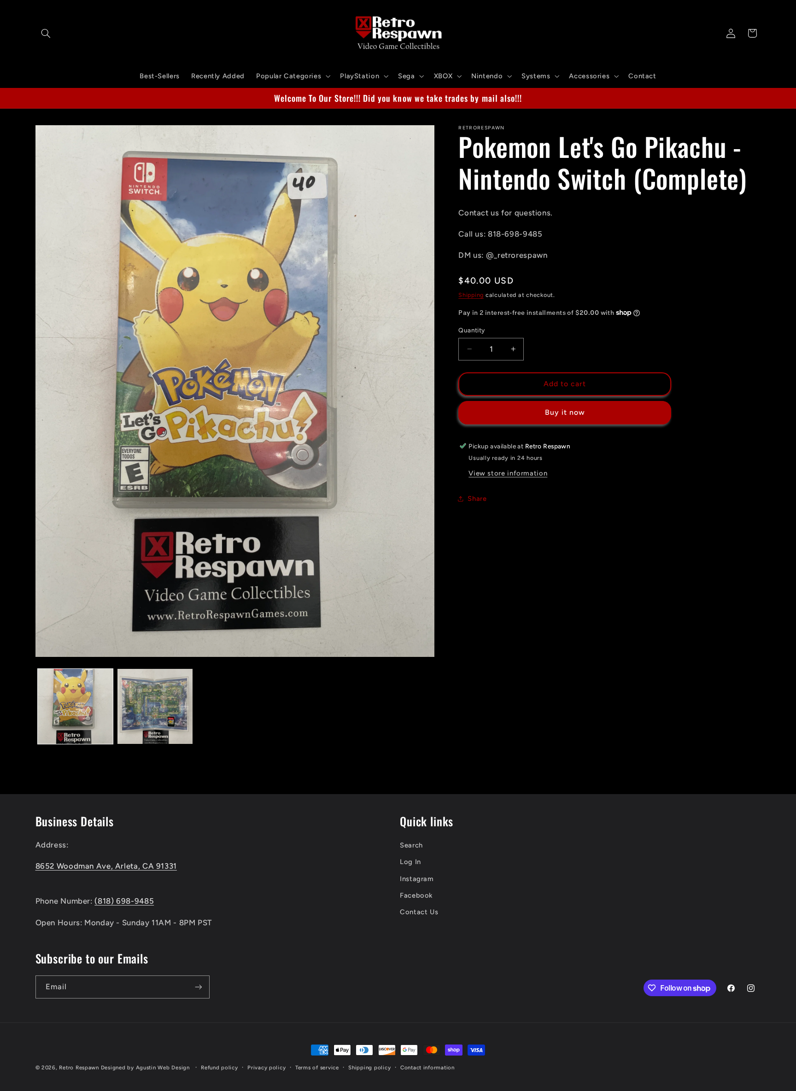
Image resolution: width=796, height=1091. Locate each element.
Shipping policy (369, 1067)
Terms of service (317, 1067)
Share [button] (477, 498)
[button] (46, 33)
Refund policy (219, 1067)
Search (411, 845)
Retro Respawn (79, 1067)
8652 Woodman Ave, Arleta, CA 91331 (106, 865)
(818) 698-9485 (124, 900)
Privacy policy (266, 1067)
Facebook (416, 895)
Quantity (471, 330)
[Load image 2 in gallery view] (155, 706)
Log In (410, 862)
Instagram (417, 879)
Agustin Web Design (163, 1067)
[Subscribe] (198, 986)
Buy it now (565, 412)
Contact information (427, 1067)
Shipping (471, 294)
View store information (507, 473)
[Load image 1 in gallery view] (75, 706)
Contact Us (419, 912)
